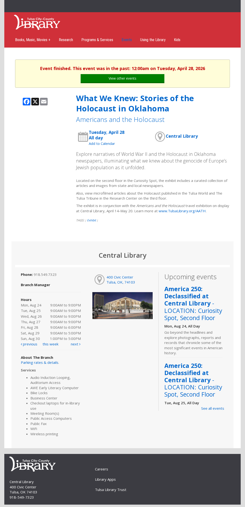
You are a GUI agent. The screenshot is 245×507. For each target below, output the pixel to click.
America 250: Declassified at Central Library (193, 303)
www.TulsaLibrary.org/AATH (182, 210)
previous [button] (29, 344)
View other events (122, 78)
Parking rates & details (39, 362)
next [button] (75, 344)
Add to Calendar (102, 143)
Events (127, 40)
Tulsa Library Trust (110, 489)
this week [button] (50, 344)
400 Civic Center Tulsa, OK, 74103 (120, 279)
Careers (101, 469)
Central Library (182, 136)
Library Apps (105, 479)
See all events (212, 408)
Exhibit (91, 220)
